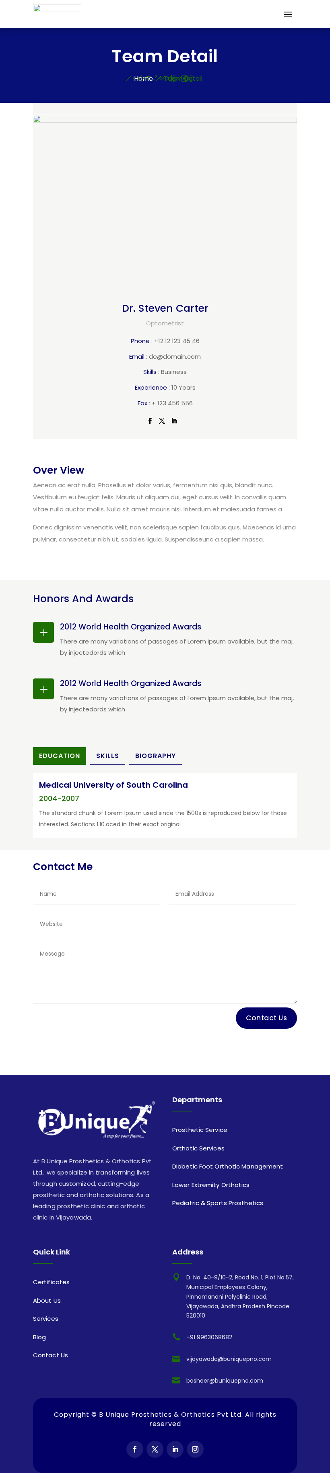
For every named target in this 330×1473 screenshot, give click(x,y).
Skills (107, 755)
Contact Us (266, 1018)
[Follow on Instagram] (195, 1449)
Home (143, 78)
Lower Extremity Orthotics (211, 1185)
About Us (47, 1300)
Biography (155, 755)
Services (45, 1318)
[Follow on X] (154, 1449)
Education (59, 755)
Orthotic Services (198, 1148)
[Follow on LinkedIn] (175, 1449)
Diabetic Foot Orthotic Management (227, 1166)
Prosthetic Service (199, 1130)
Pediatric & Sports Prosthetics (217, 1203)
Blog (39, 1337)
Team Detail (183, 78)
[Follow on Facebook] (134, 1449)
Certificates (51, 1282)
